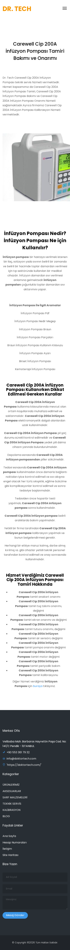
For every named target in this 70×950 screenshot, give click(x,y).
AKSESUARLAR (12, 791)
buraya (37, 686)
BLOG (6, 816)
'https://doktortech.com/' (24, 765)
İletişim (7, 849)
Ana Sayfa (9, 836)
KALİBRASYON (11, 810)
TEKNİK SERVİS (12, 804)
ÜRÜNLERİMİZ (11, 785)
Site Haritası (10, 855)
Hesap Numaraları (15, 842)
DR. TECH (17, 8)
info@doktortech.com (21, 759)
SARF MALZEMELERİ (15, 797)
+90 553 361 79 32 (18, 752)
